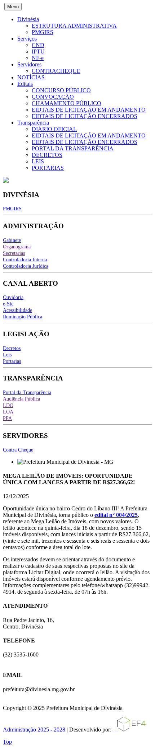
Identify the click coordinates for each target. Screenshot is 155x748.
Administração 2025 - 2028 (34, 729)
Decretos (12, 348)
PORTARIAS (48, 168)
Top (7, 742)
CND (38, 45)
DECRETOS (47, 155)
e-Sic (8, 304)
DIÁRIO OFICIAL (54, 129)
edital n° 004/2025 (116, 515)
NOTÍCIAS (31, 77)
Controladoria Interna (25, 259)
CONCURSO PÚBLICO (61, 90)
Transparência (33, 123)
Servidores (29, 64)
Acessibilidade (17, 310)
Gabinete (12, 240)
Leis (7, 354)
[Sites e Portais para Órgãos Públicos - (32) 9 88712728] (129, 729)
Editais (25, 84)
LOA (8, 412)
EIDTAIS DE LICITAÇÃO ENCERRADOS (84, 116)
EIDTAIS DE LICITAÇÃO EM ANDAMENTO (89, 110)
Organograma (17, 246)
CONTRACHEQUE (56, 71)
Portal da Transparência (27, 392)
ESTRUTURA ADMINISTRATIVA (74, 26)
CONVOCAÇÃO (53, 97)
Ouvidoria (13, 297)
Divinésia (28, 19)
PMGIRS (42, 32)
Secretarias (14, 253)
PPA (7, 418)
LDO (8, 405)
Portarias (12, 361)
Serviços (27, 39)
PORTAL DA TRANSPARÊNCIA (73, 148)
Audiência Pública (21, 399)
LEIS (38, 161)
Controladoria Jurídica (25, 266)
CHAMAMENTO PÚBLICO (66, 103)
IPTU (38, 51)
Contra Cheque (18, 450)
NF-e (38, 58)
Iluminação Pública (22, 316)
